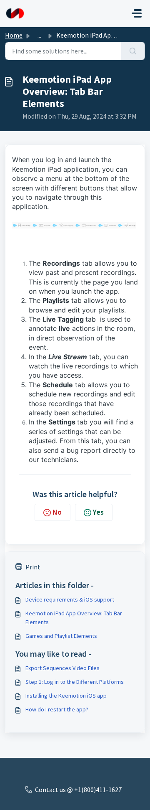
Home (13, 35)
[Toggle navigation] (136, 13)
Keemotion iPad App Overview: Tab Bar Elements (73, 617)
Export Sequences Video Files (62, 668)
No (57, 512)
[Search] (133, 51)
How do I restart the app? (56, 709)
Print (32, 567)
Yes (98, 512)
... (39, 35)
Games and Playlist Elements (61, 636)
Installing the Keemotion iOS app (66, 695)
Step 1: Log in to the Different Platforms (74, 682)
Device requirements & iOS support (69, 599)
